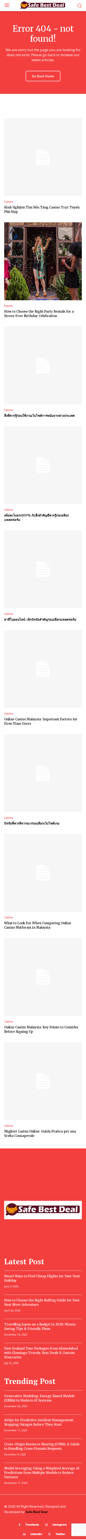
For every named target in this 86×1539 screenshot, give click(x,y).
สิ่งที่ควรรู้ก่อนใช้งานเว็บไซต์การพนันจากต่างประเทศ (39, 416)
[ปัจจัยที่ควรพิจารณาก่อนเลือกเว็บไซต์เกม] (43, 773)
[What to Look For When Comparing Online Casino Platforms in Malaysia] (43, 873)
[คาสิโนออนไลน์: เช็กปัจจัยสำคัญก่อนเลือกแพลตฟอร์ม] (43, 569)
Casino (8, 201)
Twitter (60, 1534)
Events (8, 305)
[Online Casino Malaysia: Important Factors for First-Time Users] (43, 669)
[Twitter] (49, 1534)
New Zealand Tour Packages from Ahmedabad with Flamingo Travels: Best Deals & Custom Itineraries (41, 1352)
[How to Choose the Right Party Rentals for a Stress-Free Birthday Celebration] (43, 261)
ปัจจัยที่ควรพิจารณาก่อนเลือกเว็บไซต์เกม (31, 823)
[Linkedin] (24, 1534)
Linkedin (36, 1534)
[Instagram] (46, 1525)
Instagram (60, 1524)
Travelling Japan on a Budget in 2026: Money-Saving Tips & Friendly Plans (40, 1326)
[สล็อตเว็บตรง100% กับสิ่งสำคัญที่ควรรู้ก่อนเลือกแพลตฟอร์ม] (43, 465)
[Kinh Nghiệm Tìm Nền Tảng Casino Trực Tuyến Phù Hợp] (43, 157)
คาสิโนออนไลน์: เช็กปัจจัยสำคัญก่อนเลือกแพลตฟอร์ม (40, 619)
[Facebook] (19, 1525)
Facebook (32, 1524)
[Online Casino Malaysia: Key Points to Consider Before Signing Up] (43, 977)
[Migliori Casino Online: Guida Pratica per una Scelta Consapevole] (43, 1081)
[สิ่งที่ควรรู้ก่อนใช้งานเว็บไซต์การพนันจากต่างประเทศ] (43, 365)
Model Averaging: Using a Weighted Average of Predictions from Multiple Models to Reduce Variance (41, 1472)
